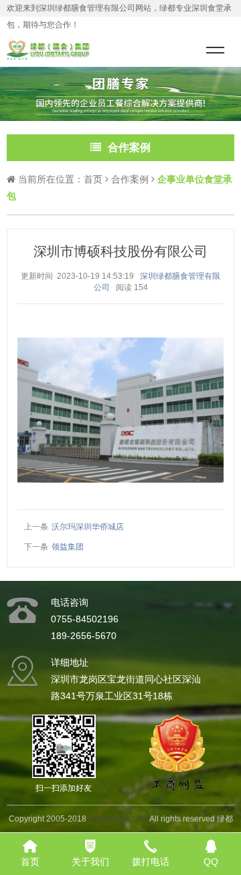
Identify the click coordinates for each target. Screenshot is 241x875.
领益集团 (68, 546)
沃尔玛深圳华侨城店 (88, 526)
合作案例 (130, 179)
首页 (93, 179)
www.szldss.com (118, 819)
